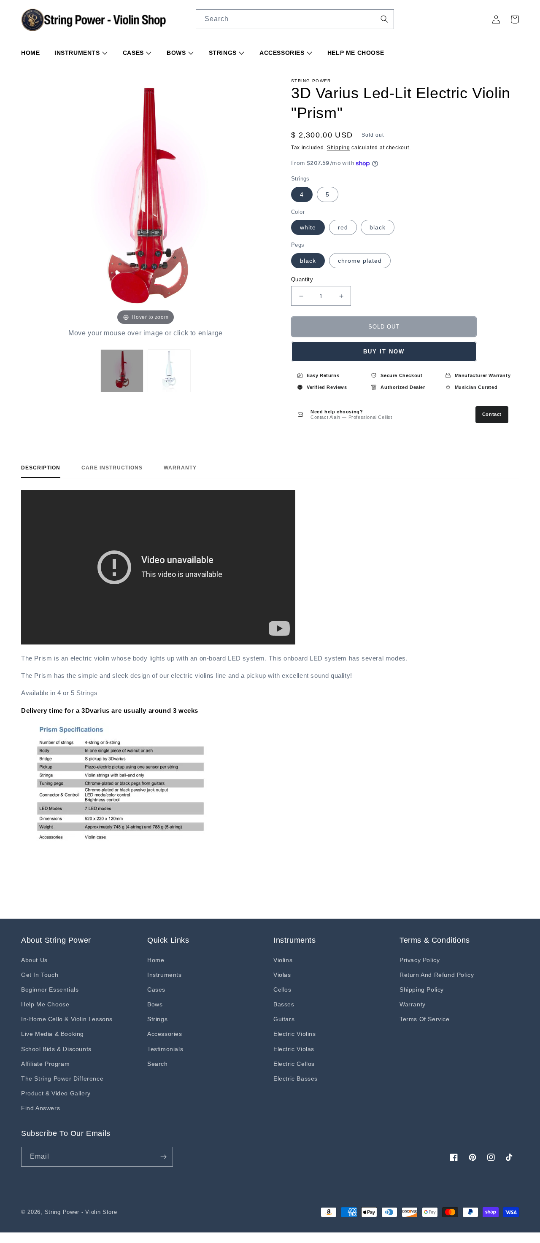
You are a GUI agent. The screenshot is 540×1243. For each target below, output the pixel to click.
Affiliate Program (45, 1063)
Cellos (282, 989)
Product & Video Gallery (56, 1093)
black (378, 227)
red (343, 227)
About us (34, 960)
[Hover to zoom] (145, 202)
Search (157, 1063)
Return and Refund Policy (437, 974)
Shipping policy (422, 989)
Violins (282, 960)
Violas (282, 974)
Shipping (338, 148)
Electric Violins (294, 1033)
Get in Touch (39, 974)
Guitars (283, 1019)
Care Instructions (112, 468)
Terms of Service (425, 1019)
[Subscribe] (163, 1157)
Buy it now (384, 351)
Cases (134, 52)
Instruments (78, 52)
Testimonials (165, 1049)
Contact (492, 414)
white (308, 227)
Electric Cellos (294, 1063)
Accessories (282, 52)
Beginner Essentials (49, 989)
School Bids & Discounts (56, 1049)
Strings (224, 52)
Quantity (302, 279)
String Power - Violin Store (81, 1212)
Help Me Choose (355, 52)
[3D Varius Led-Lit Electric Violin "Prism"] (122, 371)
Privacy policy (420, 960)
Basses (283, 1004)
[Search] (384, 19)
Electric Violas (293, 1049)
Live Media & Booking (52, 1033)
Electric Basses (295, 1078)
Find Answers (40, 1108)
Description (40, 468)
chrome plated (360, 260)
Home (30, 52)
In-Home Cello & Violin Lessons (67, 1019)
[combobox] (295, 19)
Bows (177, 52)
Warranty (180, 468)
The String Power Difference (62, 1078)
